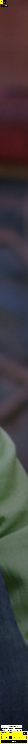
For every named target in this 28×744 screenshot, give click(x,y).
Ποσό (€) (3, 734)
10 (6, 737)
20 (10, 737)
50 (14, 737)
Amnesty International (1, 2)
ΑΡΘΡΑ (6, 6)
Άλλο (23, 737)
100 (19, 737)
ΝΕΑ (2, 6)
